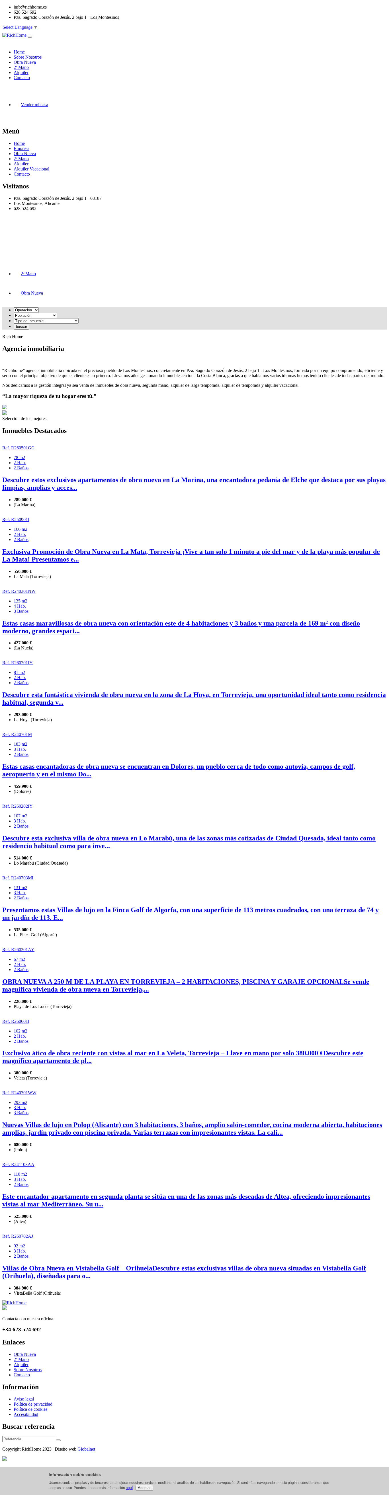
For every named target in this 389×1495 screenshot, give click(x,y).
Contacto (22, 174)
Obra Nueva (25, 153)
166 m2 (20, 529)
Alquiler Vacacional (31, 168)
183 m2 (20, 744)
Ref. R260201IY (17, 662)
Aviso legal (24, 1399)
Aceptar (144, 1488)
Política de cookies (30, 1409)
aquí (129, 1488)
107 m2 (20, 815)
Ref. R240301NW (19, 591)
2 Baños (21, 467)
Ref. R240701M (17, 734)
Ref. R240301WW (19, 1092)
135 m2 (20, 601)
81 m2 (19, 672)
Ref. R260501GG (18, 447)
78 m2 (19, 457)
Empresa (21, 148)
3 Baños (21, 611)
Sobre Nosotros (28, 1369)
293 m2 (20, 1102)
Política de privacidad (33, 1404)
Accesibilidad (26, 1414)
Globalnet (86, 1449)
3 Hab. (20, 749)
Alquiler (21, 163)
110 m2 (20, 1174)
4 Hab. (20, 606)
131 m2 (20, 887)
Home (19, 143)
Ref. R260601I (15, 1021)
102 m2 (20, 1031)
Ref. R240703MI (17, 877)
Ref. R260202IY (17, 806)
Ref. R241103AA (18, 1164)
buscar (21, 326)
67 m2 (19, 959)
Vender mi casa (34, 104)
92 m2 (19, 1245)
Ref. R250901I (15, 519)
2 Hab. (20, 462)
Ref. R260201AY (18, 949)
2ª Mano (21, 158)
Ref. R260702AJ (17, 1236)
